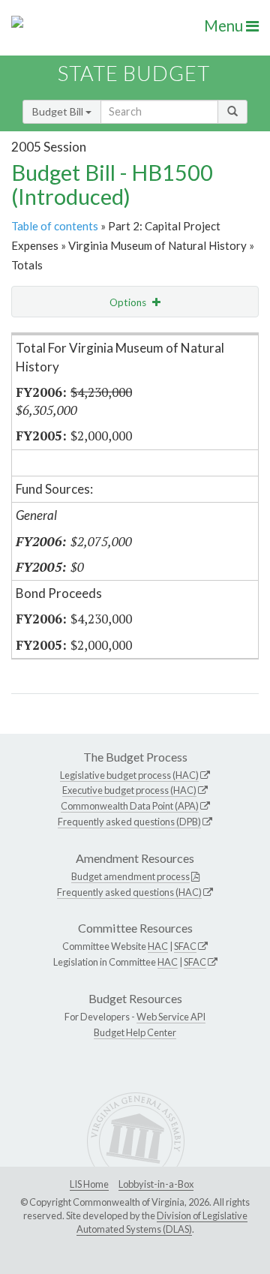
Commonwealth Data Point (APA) (130, 806)
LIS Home (89, 1184)
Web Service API (171, 1017)
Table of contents (54, 226)
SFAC (185, 946)
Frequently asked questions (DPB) (129, 822)
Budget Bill (59, 111)
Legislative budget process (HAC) (129, 775)
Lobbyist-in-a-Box (156, 1184)
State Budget (134, 73)
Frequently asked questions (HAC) (129, 892)
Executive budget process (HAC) (129, 790)
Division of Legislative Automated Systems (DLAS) (162, 1222)
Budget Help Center (135, 1032)
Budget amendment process (130, 876)
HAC (158, 946)
